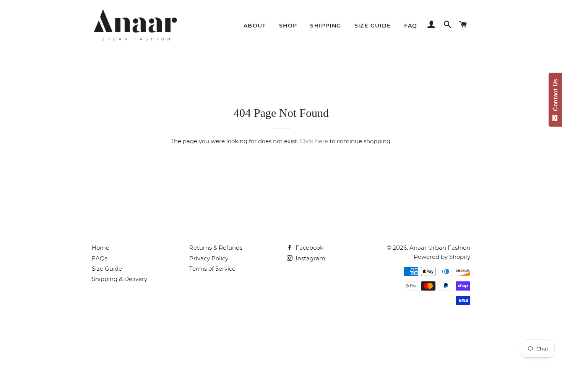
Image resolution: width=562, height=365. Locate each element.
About (255, 25)
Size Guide (372, 25)
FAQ (410, 25)
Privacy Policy (208, 258)
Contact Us (555, 97)
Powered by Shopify (442, 256)
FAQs (99, 258)
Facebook (308, 247)
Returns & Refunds (215, 247)
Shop (288, 25)
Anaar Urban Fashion (439, 247)
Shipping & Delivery (119, 279)
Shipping (325, 25)
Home (100, 247)
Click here (314, 141)
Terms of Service (212, 268)
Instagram (309, 258)
